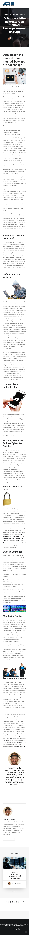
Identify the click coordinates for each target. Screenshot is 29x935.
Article (16, 14)
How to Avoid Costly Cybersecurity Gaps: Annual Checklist (14, 876)
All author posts (9, 839)
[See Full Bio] (18, 784)
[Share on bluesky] (19, 902)
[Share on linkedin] (14, 902)
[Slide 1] (13, 891)
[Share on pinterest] (12, 902)
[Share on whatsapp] (17, 902)
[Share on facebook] (6, 902)
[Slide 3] (16, 891)
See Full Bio (13, 784)
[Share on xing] (21, 902)
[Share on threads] (10, 902)
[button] (25, 4)
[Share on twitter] (8, 902)
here (13, 482)
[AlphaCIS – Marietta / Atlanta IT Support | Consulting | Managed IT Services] (8, 4)
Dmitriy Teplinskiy (17, 38)
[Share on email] (23, 902)
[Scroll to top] (26, 932)
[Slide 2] (14, 891)
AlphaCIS (19, 742)
